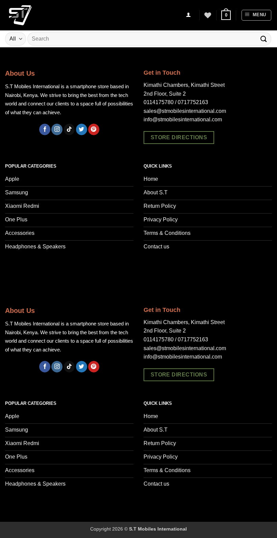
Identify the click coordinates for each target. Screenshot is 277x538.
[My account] (188, 15)
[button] (226, 15)
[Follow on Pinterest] (93, 129)
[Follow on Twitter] (81, 129)
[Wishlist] (207, 15)
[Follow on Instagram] (56, 129)
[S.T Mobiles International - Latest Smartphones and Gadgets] (39, 15)
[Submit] (264, 38)
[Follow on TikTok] (69, 129)
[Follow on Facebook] (44, 129)
